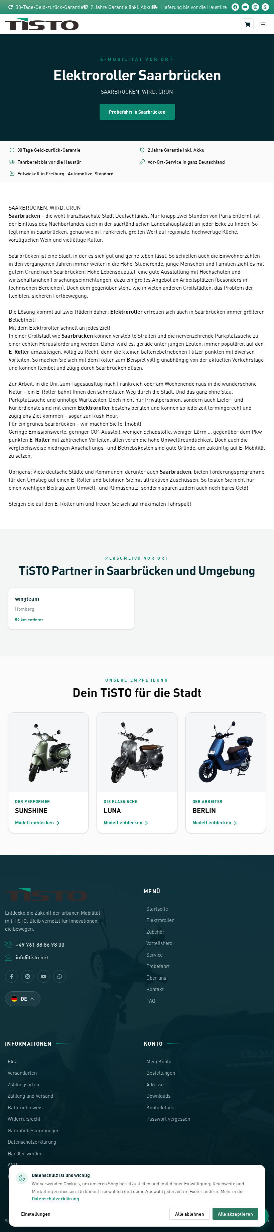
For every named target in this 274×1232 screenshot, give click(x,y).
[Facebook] (235, 7)
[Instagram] (255, 7)
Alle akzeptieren (235, 1214)
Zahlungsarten (23, 1084)
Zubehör (155, 931)
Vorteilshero (159, 943)
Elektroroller (160, 920)
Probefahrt (158, 966)
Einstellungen (35, 1214)
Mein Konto (158, 1061)
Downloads (158, 1095)
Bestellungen (160, 1072)
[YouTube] (245, 7)
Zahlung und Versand (30, 1095)
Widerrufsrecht (24, 1118)
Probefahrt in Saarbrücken (137, 112)
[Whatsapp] (59, 976)
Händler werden (25, 1153)
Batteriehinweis (25, 1107)
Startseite (157, 908)
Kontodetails (160, 1107)
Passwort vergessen (168, 1118)
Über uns (156, 977)
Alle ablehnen (189, 1214)
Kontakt (155, 989)
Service (154, 954)
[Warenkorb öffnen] (248, 24)
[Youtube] (43, 976)
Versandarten (22, 1072)
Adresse (155, 1084)
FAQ (150, 1000)
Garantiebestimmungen (33, 1130)
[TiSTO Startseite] (42, 24)
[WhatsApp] (265, 7)
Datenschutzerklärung (32, 1141)
